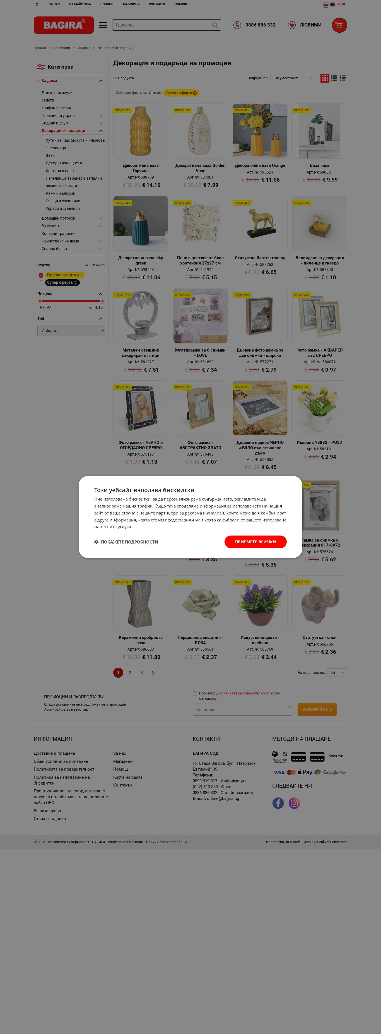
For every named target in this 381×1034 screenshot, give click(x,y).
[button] (126, 542)
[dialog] (190, 517)
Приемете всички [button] (255, 541)
